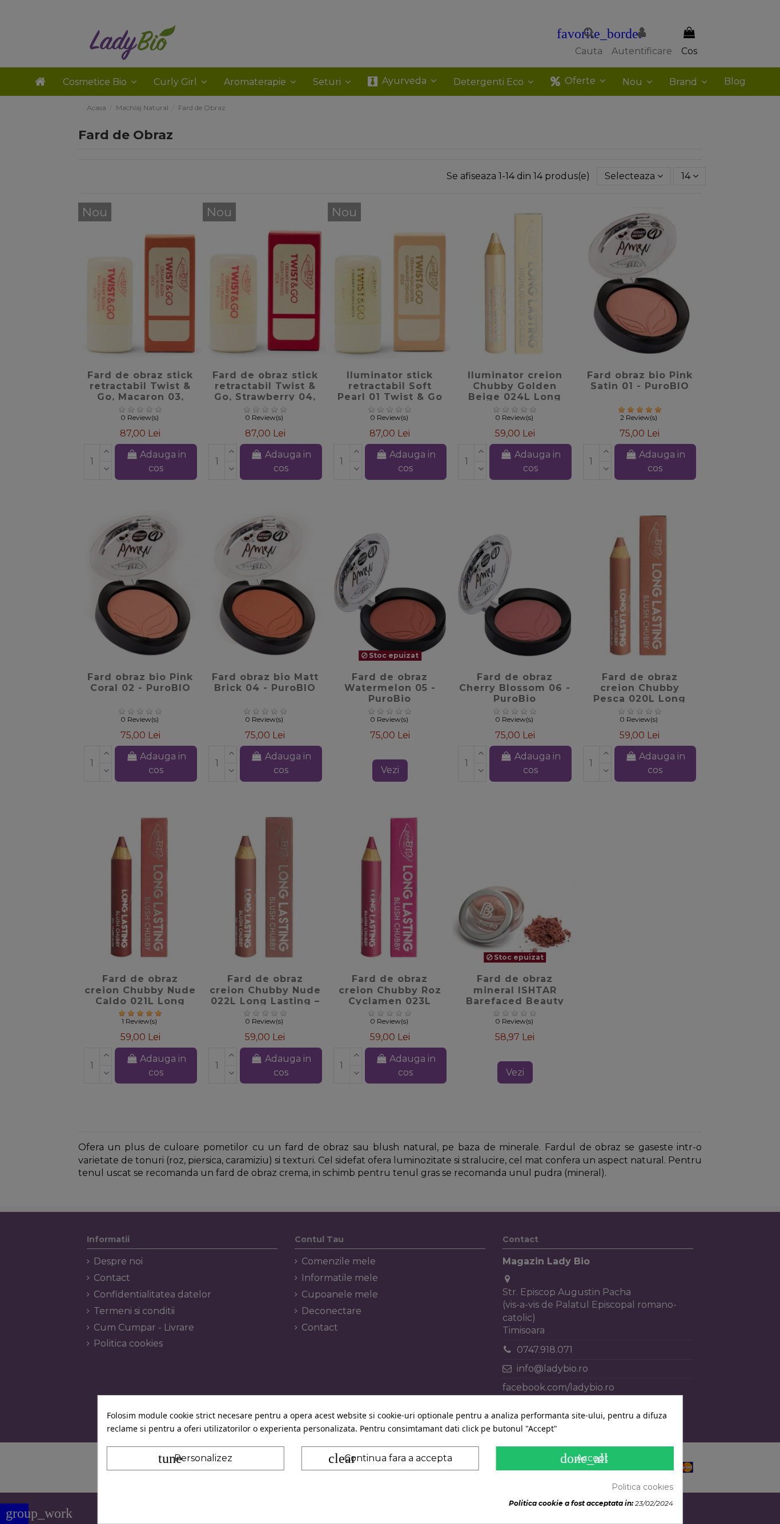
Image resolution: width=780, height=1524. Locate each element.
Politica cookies (642, 1487)
